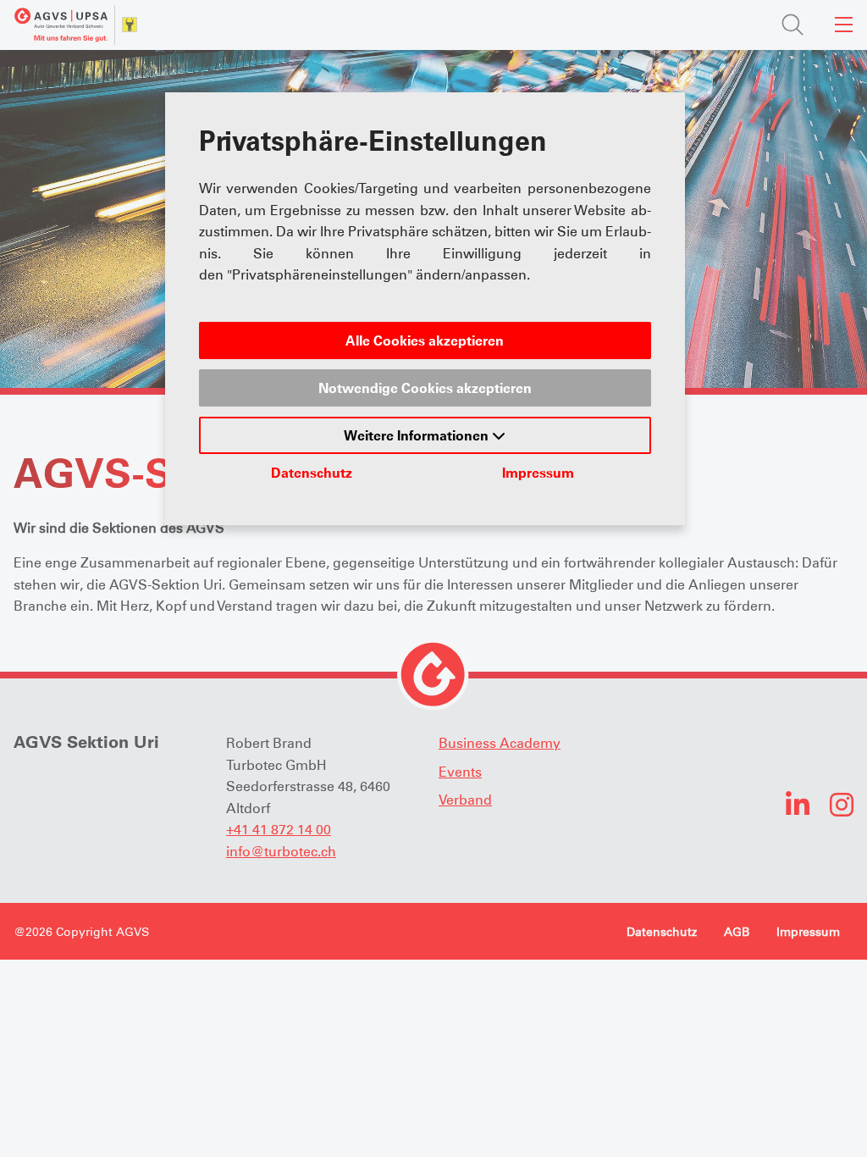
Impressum (538, 472)
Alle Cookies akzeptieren (424, 340)
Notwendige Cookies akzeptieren (425, 387)
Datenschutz (311, 472)
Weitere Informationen (418, 435)
